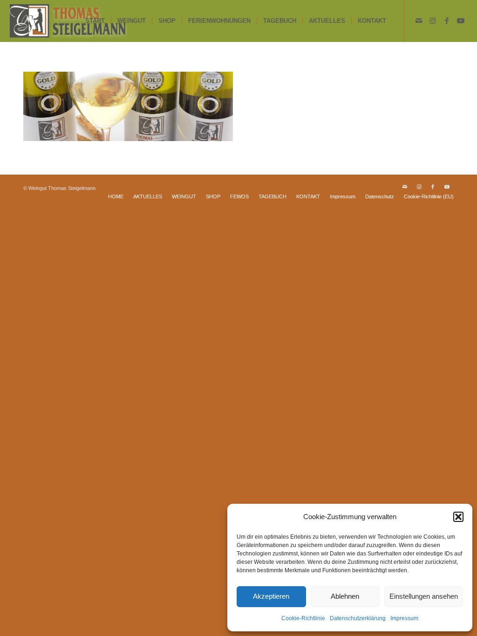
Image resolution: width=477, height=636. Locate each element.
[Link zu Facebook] (447, 20)
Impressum (404, 618)
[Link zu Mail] (419, 20)
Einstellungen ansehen (423, 596)
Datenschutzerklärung (358, 618)
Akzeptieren (271, 596)
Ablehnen (345, 596)
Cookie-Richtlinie (303, 618)
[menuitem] (95, 21)
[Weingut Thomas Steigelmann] (68, 21)
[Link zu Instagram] (433, 20)
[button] (458, 516)
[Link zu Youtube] (461, 20)
